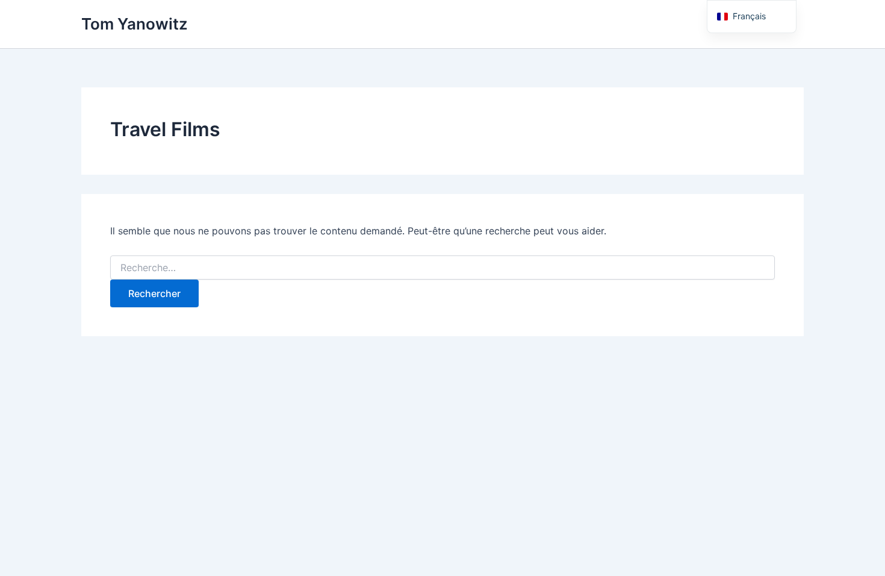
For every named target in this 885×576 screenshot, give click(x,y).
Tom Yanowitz (134, 23)
